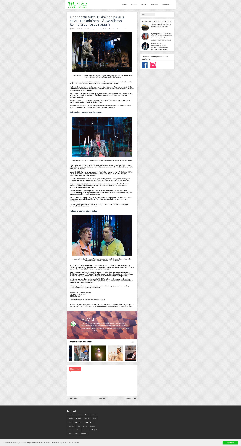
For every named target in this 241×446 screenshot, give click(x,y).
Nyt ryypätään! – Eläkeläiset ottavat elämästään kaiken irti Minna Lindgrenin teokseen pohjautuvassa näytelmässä (161, 37)
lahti (70, 422)
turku (70, 433)
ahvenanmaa (72, 414)
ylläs (76, 433)
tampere (90, 29)
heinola (94, 414)
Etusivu (124, 4)
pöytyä (85, 426)
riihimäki (92, 426)
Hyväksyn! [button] (230, 442)
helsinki (71, 418)
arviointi (85, 29)
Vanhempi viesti (131, 398)
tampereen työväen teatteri (102, 29)
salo (70, 429)
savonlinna (77, 429)
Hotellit (144, 4)
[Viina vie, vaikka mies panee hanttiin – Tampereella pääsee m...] (127, 353)
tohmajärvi (94, 429)
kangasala (87, 418)
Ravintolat (154, 4)
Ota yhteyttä (166, 4)
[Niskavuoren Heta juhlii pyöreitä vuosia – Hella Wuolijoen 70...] (110, 353)
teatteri (113, 29)
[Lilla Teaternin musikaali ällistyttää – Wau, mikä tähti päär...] (76, 353)
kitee (94, 418)
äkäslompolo (84, 433)
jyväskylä (78, 418)
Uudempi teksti (72, 398)
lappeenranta (78, 422)
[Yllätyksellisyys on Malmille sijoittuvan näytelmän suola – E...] (93, 353)
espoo (80, 414)
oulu (78, 426)
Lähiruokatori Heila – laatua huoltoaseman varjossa (161, 26)
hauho (86, 414)
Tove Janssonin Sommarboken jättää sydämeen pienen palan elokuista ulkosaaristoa (159, 46)
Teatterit (134, 4)
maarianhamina (88, 422)
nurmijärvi (71, 426)
